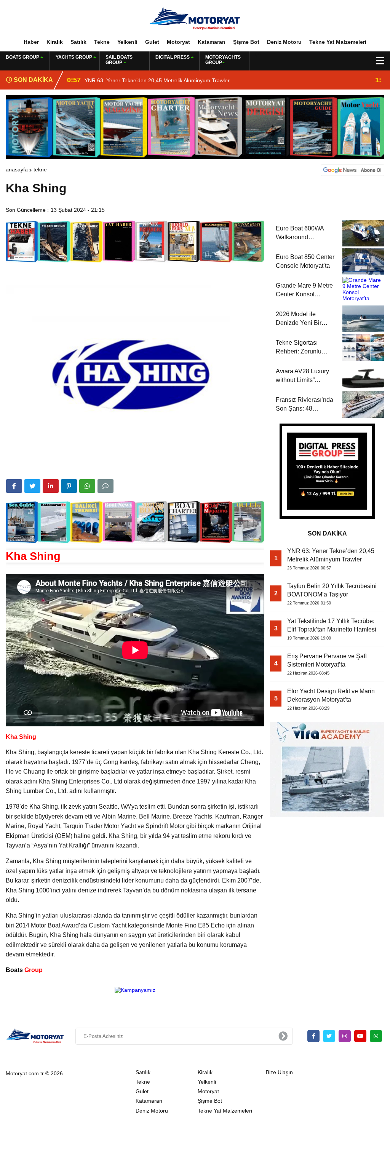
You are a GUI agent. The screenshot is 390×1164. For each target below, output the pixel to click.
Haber (31, 42)
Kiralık (54, 42)
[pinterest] (69, 486)
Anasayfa (17, 169)
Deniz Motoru (284, 42)
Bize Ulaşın (279, 1072)
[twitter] (32, 486)
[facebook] (14, 486)
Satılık (78, 42)
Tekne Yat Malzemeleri (337, 42)
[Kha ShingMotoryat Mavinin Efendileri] (195, 19)
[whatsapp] (376, 1036)
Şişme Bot (246, 42)
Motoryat (178, 42)
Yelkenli (127, 42)
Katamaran (211, 42)
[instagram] (345, 1036)
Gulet (152, 42)
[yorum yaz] (105, 486)
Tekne (102, 42)
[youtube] (360, 1036)
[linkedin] (50, 486)
